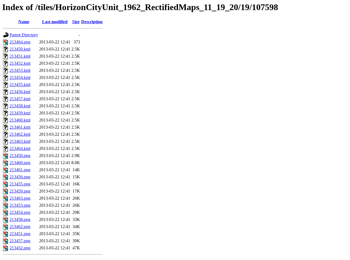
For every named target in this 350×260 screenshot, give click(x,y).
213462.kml (20, 134)
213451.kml (20, 56)
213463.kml (20, 141)
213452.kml (20, 63)
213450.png (20, 155)
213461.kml (20, 127)
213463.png (20, 198)
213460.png (20, 162)
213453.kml (20, 70)
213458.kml (20, 106)
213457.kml (20, 98)
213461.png (20, 169)
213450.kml (20, 49)
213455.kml (20, 84)
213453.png (20, 205)
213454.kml (20, 77)
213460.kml (20, 120)
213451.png (20, 233)
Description (92, 21)
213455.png (20, 184)
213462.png (20, 226)
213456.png (20, 177)
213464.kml (20, 148)
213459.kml (20, 113)
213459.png (20, 191)
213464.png (20, 42)
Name (23, 21)
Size (76, 21)
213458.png (20, 219)
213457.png (20, 240)
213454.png (20, 212)
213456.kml (20, 91)
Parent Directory (24, 34)
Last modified (55, 21)
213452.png (20, 248)
